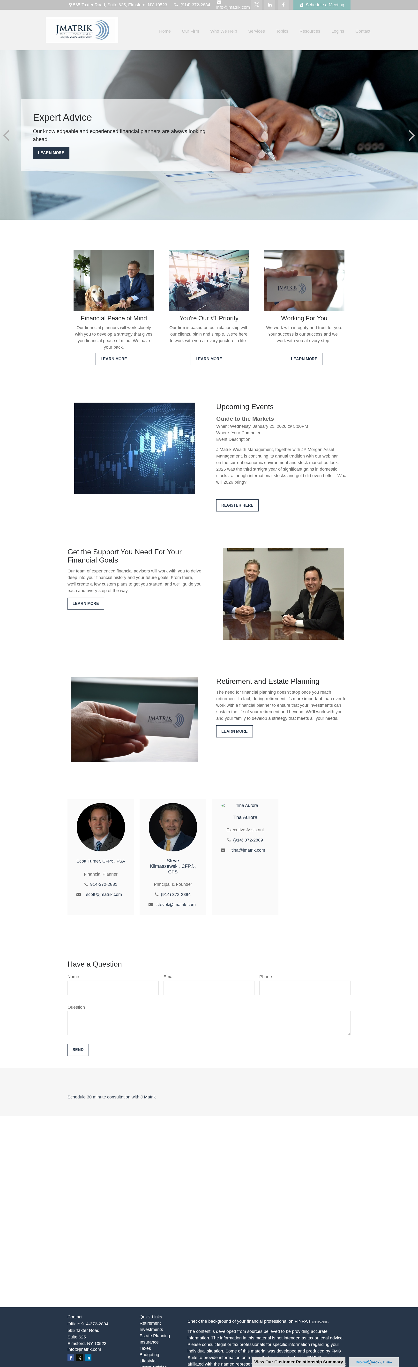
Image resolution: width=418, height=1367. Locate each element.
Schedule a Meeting (325, 4)
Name (73, 976)
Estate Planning (155, 1335)
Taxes (145, 1348)
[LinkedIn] (269, 5)
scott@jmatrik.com (104, 894)
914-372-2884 (94, 1324)
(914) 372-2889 (248, 840)
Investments (151, 1329)
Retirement (150, 1323)
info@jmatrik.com (84, 1349)
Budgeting (149, 1354)
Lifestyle (148, 1361)
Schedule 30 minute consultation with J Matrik (111, 1097)
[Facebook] (283, 5)
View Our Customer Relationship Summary (298, 1361)
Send (78, 1050)
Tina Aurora (245, 817)
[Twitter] (256, 5)
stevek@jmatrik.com (176, 904)
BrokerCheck (320, 1321)
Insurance (149, 1342)
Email (169, 976)
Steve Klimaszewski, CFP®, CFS (173, 866)
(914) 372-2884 (195, 4)
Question (76, 1007)
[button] (165, 31)
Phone (265, 976)
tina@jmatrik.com (248, 850)
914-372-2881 (103, 884)
